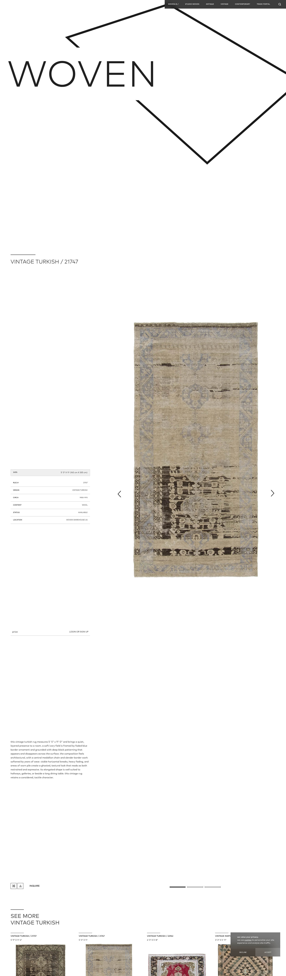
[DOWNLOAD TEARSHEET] (20, 886)
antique (210, 4)
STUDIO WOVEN (192, 4)
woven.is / (173, 4)
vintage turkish (80, 490)
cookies (247, 940)
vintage (224, 4)
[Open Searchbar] (279, 4)
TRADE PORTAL (263, 4)
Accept (267, 952)
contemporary (242, 4)
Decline (243, 952)
